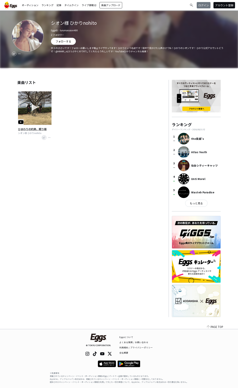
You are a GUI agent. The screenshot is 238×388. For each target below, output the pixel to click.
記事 (59, 5)
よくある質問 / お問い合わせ (134, 342)
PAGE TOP (216, 327)
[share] (14, 54)
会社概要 (123, 352)
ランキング (47, 5)
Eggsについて (126, 337)
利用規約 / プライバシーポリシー (136, 347)
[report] (19, 54)
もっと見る (196, 203)
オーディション (30, 5)
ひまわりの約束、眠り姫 (32, 129)
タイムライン (71, 5)
